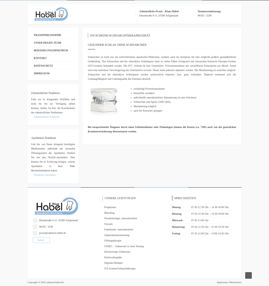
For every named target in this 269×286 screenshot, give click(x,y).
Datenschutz (43, 65)
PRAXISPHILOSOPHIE (47, 35)
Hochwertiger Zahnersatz (117, 251)
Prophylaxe (110, 207)
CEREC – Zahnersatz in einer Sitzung (124, 246)
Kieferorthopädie (113, 257)
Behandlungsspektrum (51, 50)
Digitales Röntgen (113, 263)
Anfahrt (40, 240)
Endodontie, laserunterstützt (118, 229)
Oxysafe (108, 224)
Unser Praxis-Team (47, 42)
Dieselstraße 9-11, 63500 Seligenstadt (58, 220)
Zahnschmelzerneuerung (116, 235)
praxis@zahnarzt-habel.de (52, 233)
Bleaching (109, 213)
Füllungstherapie (113, 240)
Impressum (41, 73)
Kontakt (40, 58)
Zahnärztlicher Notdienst (46, 117)
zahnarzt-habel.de (55, 282)
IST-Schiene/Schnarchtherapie (120, 268)
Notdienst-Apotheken (44, 175)
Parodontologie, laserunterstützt (120, 218)
